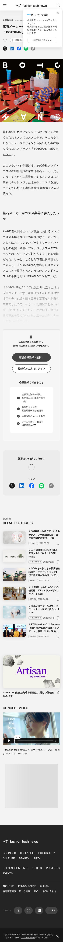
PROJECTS (53, 868)
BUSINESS (9, 853)
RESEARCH (27, 853)
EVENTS (8, 873)
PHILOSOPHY (46, 853)
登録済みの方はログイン (31, 368)
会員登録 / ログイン (42, 40)
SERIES (37, 868)
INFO (36, 858)
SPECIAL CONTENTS (16, 868)
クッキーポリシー (28, 937)
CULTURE (9, 858)
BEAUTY (24, 858)
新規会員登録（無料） (31, 357)
